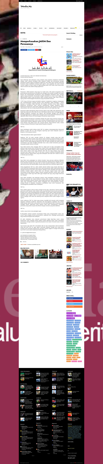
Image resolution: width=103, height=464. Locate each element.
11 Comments (79, 233)
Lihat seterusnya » (69, 71)
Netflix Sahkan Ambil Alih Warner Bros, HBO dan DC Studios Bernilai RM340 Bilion (61, 419)
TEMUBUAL (69, 359)
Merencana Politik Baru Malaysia (74, 101)
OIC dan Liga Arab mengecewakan (77, 127)
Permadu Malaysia (40, 429)
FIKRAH (68, 361)
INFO (78, 357)
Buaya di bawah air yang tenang (28, 374)
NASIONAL (29, 28)
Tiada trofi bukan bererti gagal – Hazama (58, 442)
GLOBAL (35, 28)
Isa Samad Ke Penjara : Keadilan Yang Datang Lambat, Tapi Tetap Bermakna (45, 393)
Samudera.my (24, 446)
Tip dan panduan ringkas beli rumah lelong (76, 60)
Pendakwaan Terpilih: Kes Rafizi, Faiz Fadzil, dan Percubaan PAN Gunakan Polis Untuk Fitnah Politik (77, 245)
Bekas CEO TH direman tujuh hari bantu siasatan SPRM (76, 379)
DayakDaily (55, 449)
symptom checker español (72, 453)
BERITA (76, 315)
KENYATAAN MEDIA (70, 345)
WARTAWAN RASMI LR (57, 430)
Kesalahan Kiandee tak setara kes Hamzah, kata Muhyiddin (27, 453)
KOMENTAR (25, 38)
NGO (45, 28)
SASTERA (75, 355)
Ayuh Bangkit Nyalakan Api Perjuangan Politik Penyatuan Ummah (44, 405)
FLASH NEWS (69, 313)
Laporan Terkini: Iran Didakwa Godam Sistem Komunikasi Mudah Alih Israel (61, 375)
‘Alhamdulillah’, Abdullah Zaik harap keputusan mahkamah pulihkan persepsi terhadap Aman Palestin (76, 375)
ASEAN (74, 359)
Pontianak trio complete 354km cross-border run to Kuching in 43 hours (58, 451)
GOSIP (76, 353)
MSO (38, 449)
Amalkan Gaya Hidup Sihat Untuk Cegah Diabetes (28, 419)
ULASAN (77, 347)
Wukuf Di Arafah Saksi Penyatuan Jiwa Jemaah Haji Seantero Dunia (44, 417)
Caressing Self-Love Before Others (75, 414)
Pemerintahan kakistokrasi (76, 137)
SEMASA (73, 331)
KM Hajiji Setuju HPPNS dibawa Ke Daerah (43, 435)
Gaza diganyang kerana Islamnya (73, 124)
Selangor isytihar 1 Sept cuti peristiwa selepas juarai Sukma (73, 153)
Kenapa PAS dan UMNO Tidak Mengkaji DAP (76, 238)
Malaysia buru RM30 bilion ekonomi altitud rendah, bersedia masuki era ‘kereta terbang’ (27, 432)
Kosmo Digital (56, 425)
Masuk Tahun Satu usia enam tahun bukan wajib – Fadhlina (61, 387)
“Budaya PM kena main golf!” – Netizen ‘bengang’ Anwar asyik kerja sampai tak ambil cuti (42, 445)
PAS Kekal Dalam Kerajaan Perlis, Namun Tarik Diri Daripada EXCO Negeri (29, 393)
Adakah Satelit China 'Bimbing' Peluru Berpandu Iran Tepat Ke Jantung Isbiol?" (45, 380)
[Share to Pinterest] (36, 50)
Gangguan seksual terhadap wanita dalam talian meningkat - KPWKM (76, 419)
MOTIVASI (68, 355)
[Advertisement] (51, 18)
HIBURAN (74, 341)
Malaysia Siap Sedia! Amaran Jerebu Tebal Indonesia (27, 428)
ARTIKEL (68, 335)
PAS (67, 331)
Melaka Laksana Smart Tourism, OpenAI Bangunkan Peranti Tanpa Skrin (60, 379)
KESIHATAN (69, 322)
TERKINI (76, 322)
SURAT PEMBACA (70, 351)
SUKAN (75, 326)
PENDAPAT (77, 337)
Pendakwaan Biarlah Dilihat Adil (75, 392)
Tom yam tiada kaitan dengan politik (76, 257)
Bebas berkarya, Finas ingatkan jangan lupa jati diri (58, 427)
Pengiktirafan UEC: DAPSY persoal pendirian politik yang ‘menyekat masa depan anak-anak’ (60, 392)
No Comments (79, 277)
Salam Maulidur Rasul (40, 430)
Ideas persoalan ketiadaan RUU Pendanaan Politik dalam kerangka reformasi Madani (76, 405)
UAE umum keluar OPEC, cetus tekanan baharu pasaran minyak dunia (76, 400)
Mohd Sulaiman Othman (26, 451)
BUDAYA (68, 357)
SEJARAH (68, 343)
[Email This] (39, 50)
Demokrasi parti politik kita (77, 231)
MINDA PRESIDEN (70, 347)
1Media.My (26, 6)
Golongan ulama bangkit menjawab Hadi (43, 451)
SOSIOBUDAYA (51, 28)
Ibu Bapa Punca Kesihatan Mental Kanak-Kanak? (45, 413)
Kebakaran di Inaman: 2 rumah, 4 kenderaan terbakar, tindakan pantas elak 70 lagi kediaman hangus (43, 439)
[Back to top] (100, 461)
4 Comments (79, 62)
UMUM (74, 343)
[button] (76, 28)
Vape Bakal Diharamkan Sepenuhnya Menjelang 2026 (29, 414)
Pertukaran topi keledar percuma (34, 244)
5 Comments (79, 67)
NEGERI (68, 324)
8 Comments (79, 58)
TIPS (78, 349)
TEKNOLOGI (72, 28)
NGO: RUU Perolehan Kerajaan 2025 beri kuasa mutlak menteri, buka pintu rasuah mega (29, 407)
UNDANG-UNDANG (76, 339)
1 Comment (79, 272)
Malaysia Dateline (40, 443)
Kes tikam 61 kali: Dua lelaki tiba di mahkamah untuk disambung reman (77, 268)
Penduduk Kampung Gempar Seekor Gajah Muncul (26, 444)
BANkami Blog (24, 426)
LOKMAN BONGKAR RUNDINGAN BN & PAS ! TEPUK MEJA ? (58, 432)
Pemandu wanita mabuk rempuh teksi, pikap (42, 427)
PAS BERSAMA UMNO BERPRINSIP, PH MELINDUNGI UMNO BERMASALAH (78, 133)
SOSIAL (73, 349)
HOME (24, 28)
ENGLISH (68, 341)
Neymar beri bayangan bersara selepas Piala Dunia (61, 405)
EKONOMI (75, 324)
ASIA (73, 357)
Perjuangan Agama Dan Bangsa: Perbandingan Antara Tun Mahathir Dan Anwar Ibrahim (78, 144)
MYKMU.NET (39, 438)
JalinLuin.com (39, 433)
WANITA (77, 351)
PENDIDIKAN (69, 337)
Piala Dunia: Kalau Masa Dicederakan (29, 378)
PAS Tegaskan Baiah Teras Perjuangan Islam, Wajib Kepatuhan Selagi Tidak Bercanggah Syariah (29, 387)
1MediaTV (68, 326)
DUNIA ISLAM (69, 353)
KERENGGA (39, 425)
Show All (33, 455)
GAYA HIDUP (59, 28)
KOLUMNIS (66, 28)
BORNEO (74, 335)
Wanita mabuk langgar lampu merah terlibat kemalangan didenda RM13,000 (76, 281)
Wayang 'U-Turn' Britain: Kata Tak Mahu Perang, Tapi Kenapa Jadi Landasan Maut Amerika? (45, 375)
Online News (24, 442)
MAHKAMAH (69, 333)
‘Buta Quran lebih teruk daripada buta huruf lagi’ (58, 437)
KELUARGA (74, 361)
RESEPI (79, 361)
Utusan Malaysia (56, 440)
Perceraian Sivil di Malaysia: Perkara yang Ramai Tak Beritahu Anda (27, 448)
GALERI (68, 349)
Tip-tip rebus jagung (76, 65)
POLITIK (40, 28)
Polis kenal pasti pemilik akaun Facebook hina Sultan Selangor (76, 274)
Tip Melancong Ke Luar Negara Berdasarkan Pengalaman (76, 54)
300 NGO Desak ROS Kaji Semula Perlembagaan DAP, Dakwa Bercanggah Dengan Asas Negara (29, 401)
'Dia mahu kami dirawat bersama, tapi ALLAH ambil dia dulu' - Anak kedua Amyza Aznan (60, 414)
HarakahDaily (55, 435)
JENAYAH (76, 333)
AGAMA (76, 329)
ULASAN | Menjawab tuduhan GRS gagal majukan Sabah (76, 251)
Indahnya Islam (73, 386)
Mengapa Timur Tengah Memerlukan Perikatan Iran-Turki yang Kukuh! (45, 388)
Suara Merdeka (24, 431)
